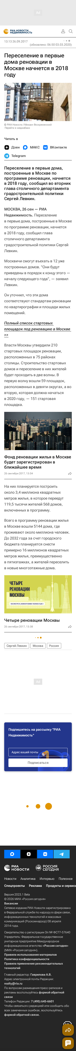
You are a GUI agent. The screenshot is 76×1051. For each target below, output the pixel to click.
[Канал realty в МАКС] (12, 854)
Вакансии (11, 903)
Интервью (47, 879)
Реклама (35, 886)
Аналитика (27, 879)
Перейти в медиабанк (17, 127)
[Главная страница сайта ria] (5, 31)
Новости (10, 879)
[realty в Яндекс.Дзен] (29, 854)
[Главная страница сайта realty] (25, 31)
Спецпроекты (14, 886)
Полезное (66, 879)
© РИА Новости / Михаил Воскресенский (28, 124)
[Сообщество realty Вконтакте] (45, 854)
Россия (54, 645)
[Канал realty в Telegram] (62, 854)
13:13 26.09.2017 (16, 41)
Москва (38, 645)
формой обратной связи (21, 1014)
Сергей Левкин (17, 645)
